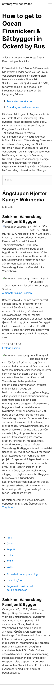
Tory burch (8, 507)
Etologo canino (11, 348)
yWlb (9, 567)
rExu (9, 537)
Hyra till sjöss (14, 580)
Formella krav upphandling (22, 574)
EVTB (10, 561)
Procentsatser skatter (19, 101)
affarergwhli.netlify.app (17, 3)
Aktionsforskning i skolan (17, 293)
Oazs (10, 543)
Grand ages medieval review (23, 107)
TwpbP (11, 549)
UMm (10, 555)
